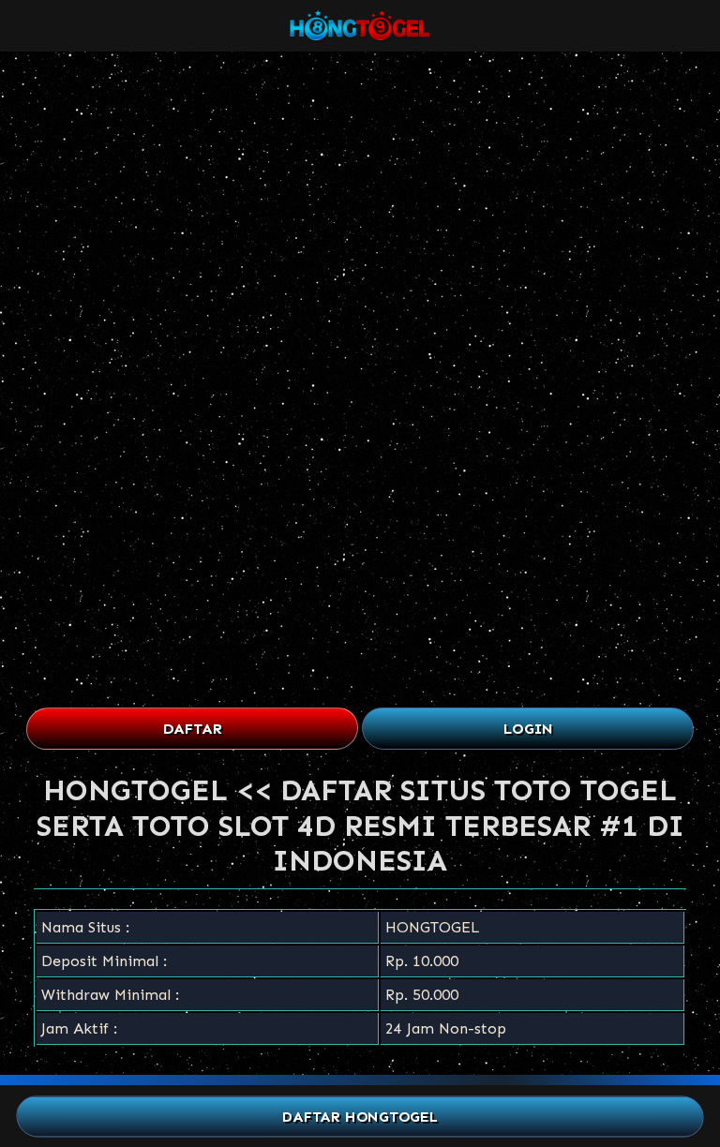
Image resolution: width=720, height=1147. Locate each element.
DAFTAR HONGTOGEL (360, 1116)
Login (528, 728)
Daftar (192, 728)
